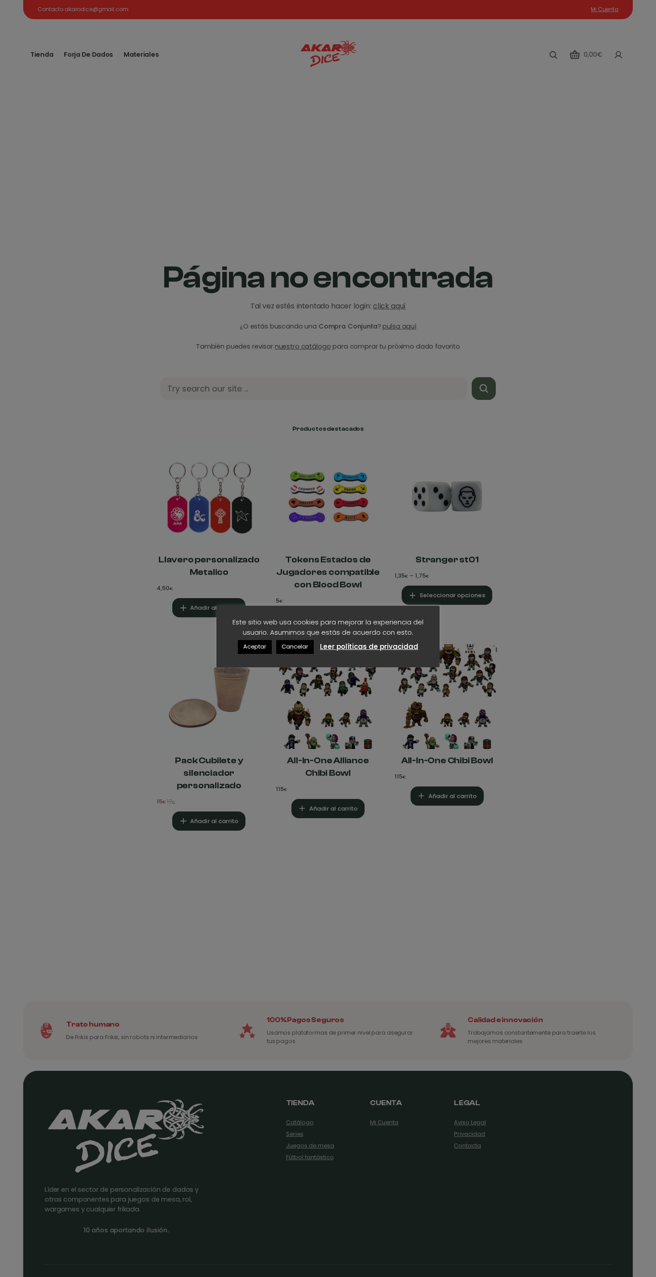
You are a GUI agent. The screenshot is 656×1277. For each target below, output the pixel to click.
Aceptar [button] (254, 646)
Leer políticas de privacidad (369, 646)
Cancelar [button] (295, 646)
